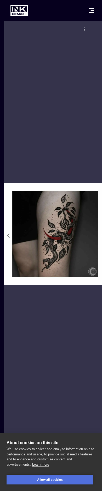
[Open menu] (91, 10)
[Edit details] (84, 29)
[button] (84, 29)
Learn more (40, 464)
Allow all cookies (50, 480)
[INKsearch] (19, 10)
